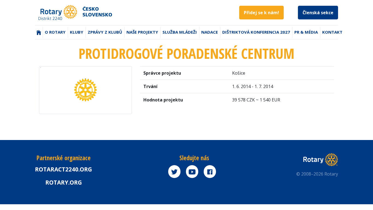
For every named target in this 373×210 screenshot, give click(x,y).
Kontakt (332, 32)
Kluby (76, 32)
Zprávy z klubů (105, 32)
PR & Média (306, 32)
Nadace (209, 32)
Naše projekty (142, 32)
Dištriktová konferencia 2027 (256, 32)
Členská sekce (318, 13)
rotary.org (63, 182)
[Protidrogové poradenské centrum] (85, 90)
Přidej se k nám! (261, 13)
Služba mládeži (179, 32)
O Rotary (55, 32)
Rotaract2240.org (63, 169)
